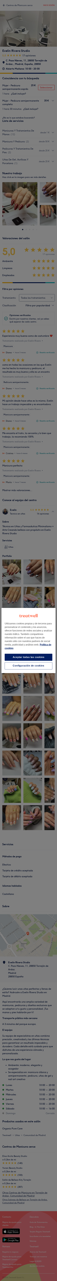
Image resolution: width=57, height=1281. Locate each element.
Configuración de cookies (28, 666)
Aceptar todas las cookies (28, 657)
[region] (28, 640)
